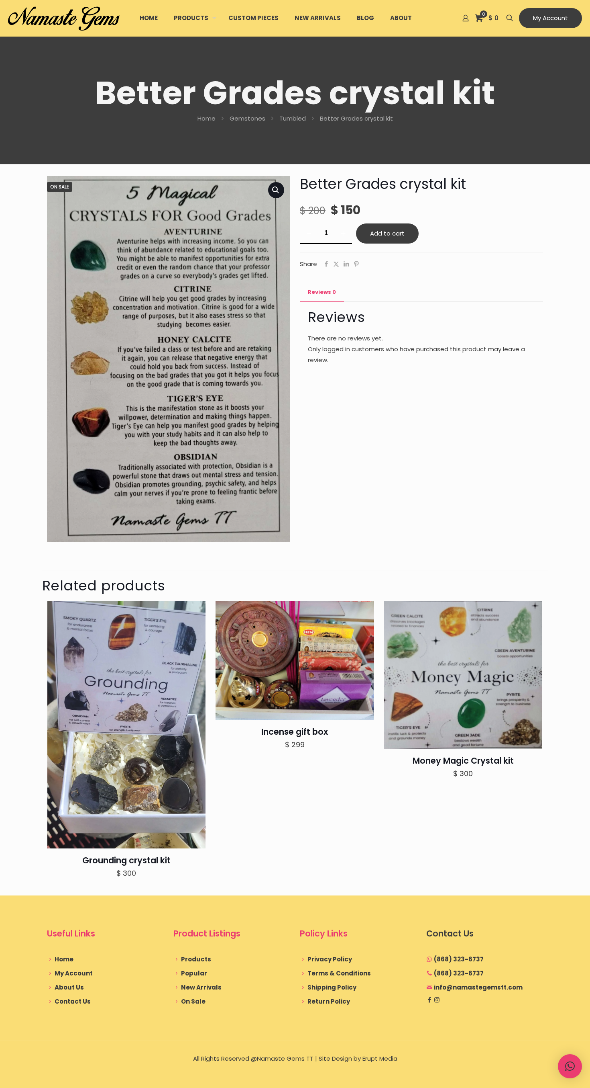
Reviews (322, 292)
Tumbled (292, 118)
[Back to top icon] (551, 1071)
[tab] (322, 292)
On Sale (193, 1001)
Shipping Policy (331, 987)
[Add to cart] (194, 612)
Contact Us (73, 1001)
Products (196, 959)
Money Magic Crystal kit (463, 760)
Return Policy (328, 1001)
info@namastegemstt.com (478, 987)
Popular (194, 973)
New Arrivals (201, 987)
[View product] (194, 630)
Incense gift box (294, 732)
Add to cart (387, 233)
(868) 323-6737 (459, 959)
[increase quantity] (343, 233)
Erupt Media (379, 1058)
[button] (276, 190)
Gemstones (247, 118)
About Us (69, 987)
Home (206, 118)
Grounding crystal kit (126, 860)
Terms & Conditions (339, 973)
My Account (550, 18)
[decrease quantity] (309, 233)
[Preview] (194, 647)
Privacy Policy (329, 959)
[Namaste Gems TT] (64, 18)
